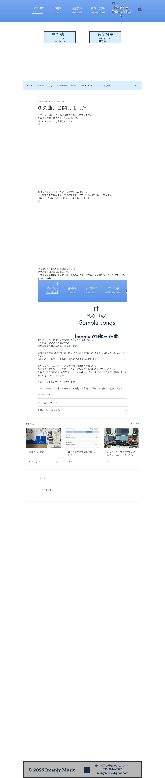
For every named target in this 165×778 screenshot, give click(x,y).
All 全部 (29, 85)
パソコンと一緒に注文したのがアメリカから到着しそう (121, 453)
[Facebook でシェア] (39, 402)
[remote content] (82, 309)
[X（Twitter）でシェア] (45, 402)
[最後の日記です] (43, 438)
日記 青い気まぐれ (88, 85)
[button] (140, 8)
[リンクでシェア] (57, 402)
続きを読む (106, 85)
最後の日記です (36, 452)
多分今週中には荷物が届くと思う (82, 453)
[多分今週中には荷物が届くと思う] (82, 438)
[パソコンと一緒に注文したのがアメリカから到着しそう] (121, 438)
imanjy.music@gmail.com (112, 773)
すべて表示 (135, 423)
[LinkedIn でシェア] (51, 402)
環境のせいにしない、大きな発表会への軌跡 (56, 85)
